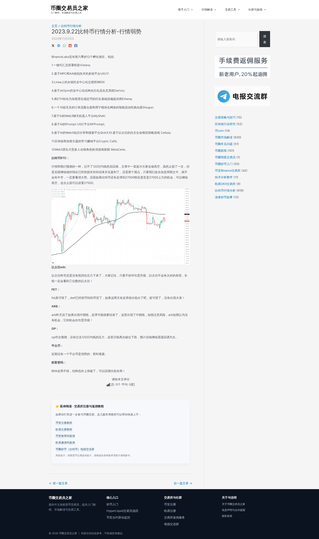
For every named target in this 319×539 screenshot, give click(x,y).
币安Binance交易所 (228, 170)
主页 (54, 26)
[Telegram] (58, 45)
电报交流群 (171, 524)
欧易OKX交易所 (225, 184)
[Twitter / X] (53, 45)
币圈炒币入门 (224, 164)
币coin (219, 130)
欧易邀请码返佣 (65, 442)
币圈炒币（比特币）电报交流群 (75, 449)
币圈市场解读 (224, 137)
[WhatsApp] (64, 45)
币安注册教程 (64, 422)
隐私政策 (227, 515)
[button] (191, 9)
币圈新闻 (221, 150)
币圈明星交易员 (225, 157)
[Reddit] (70, 45)
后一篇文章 (183, 483)
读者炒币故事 (224, 197)
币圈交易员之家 (69, 8)
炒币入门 (112, 504)
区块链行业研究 (225, 124)
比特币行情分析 (71, 26)
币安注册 (170, 504)
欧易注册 (170, 511)
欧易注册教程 (64, 429)
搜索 (264, 39)
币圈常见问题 (224, 144)
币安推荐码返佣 (65, 436)
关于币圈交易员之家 (233, 504)
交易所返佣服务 (174, 517)
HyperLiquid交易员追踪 (122, 511)
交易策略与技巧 (225, 117)
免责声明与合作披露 (233, 509)
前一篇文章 (58, 483)
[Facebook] (75, 45)
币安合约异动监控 (118, 517)
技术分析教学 (224, 177)
